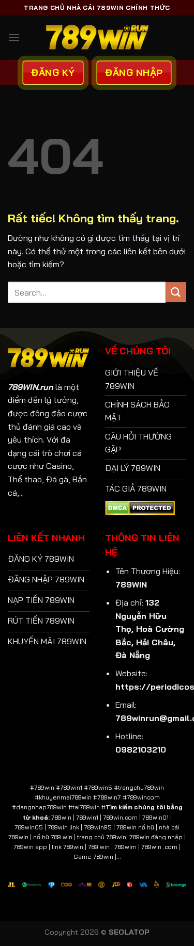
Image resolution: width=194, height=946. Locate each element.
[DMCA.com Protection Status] (140, 507)
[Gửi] (176, 292)
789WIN (131, 584)
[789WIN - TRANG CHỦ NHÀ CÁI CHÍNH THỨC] (97, 37)
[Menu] (14, 37)
